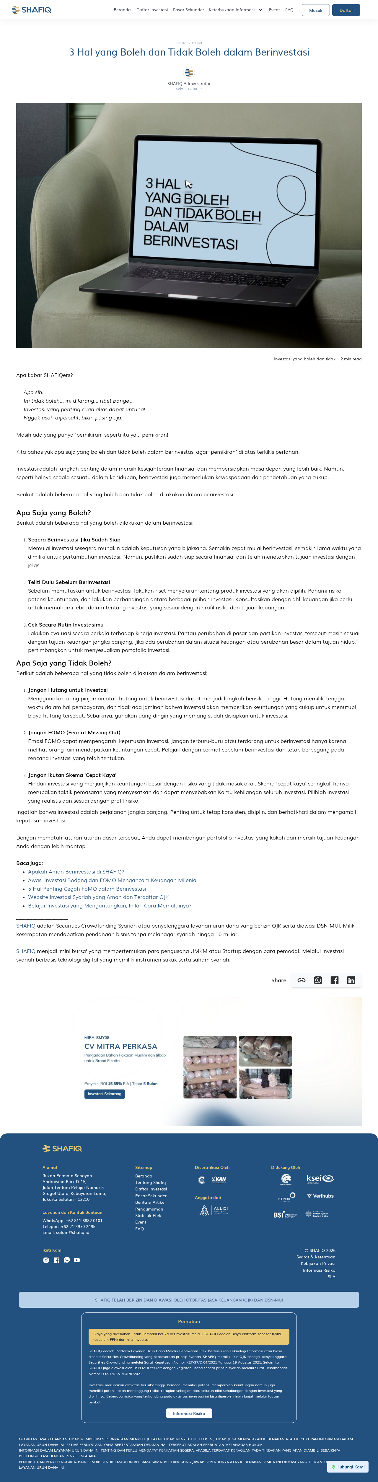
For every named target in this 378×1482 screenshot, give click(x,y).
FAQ (289, 9)
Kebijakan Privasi (318, 1263)
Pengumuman (149, 1209)
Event (274, 9)
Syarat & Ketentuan (315, 1257)
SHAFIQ (26, 925)
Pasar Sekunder (188, 9)
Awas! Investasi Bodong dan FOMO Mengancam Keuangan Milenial (113, 880)
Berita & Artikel (150, 1202)
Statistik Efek (148, 1215)
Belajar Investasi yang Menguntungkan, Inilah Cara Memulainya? (110, 905)
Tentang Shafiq (150, 1182)
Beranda (122, 9)
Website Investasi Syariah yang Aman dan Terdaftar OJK (98, 896)
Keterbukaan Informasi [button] (232, 9)
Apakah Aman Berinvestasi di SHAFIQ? (76, 871)
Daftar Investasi (152, 9)
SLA (331, 1276)
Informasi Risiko (319, 1270)
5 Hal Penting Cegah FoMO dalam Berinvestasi (87, 888)
